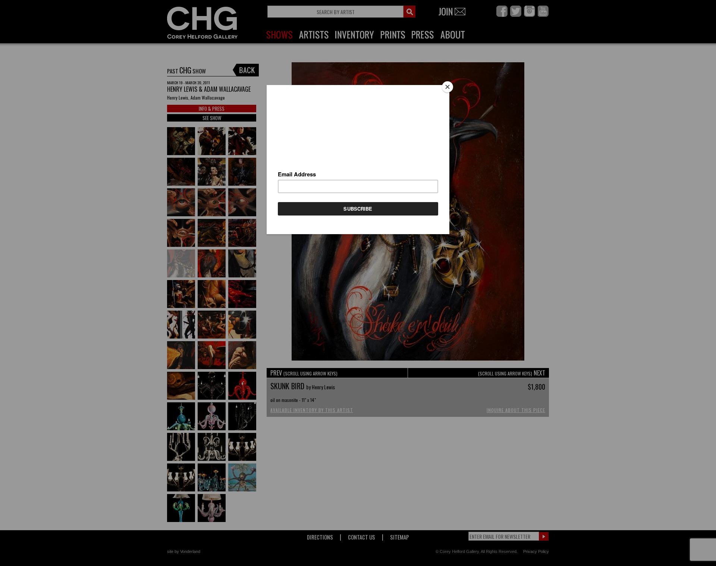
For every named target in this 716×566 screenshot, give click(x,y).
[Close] (447, 86)
